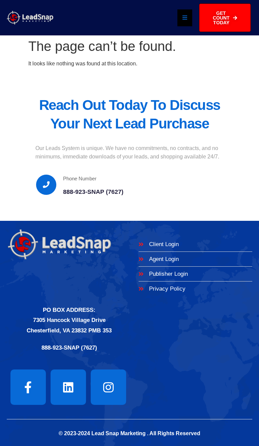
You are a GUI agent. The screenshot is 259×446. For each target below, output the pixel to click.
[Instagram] (108, 387)
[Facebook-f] (28, 387)
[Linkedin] (68, 387)
